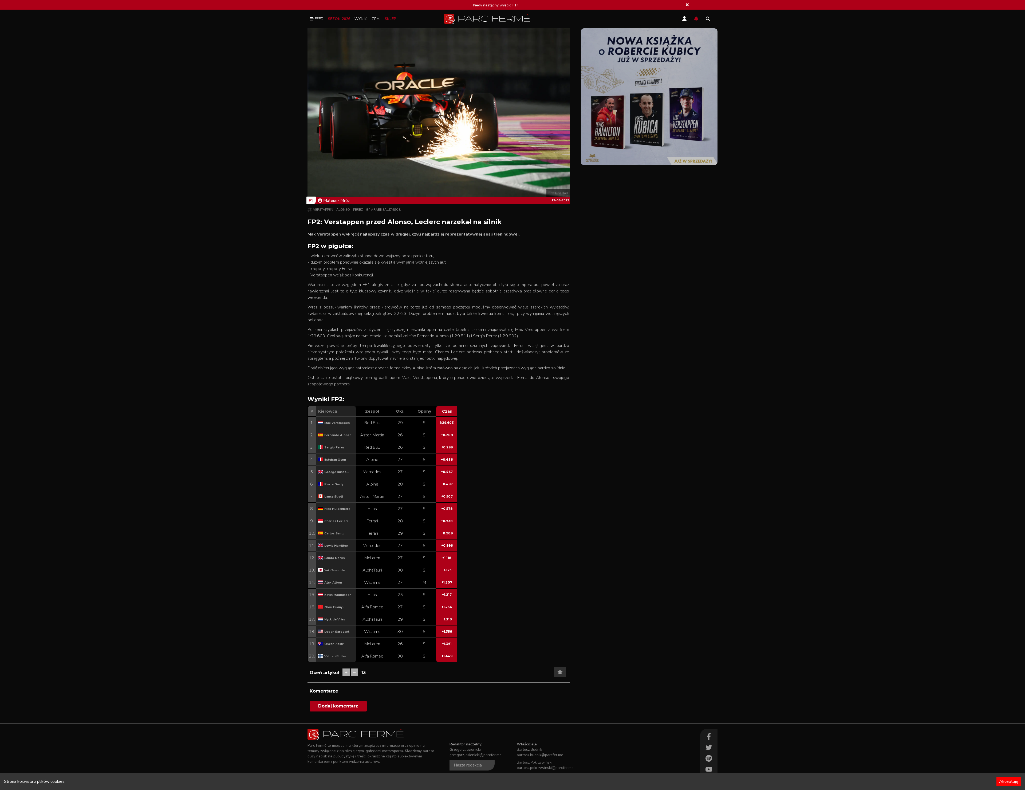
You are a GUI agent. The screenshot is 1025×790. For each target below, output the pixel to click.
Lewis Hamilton (336, 545)
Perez (358, 210)
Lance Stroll (333, 496)
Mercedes (372, 472)
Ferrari (372, 521)
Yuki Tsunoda (334, 570)
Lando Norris (334, 558)
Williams (372, 582)
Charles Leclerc (336, 521)
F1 (311, 200)
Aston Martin (372, 435)
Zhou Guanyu (334, 607)
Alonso (343, 210)
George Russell (336, 472)
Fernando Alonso (338, 435)
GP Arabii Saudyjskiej (383, 210)
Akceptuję (1008, 781)
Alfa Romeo (372, 607)
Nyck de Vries (334, 619)
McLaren (372, 558)
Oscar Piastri (334, 644)
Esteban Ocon (335, 459)
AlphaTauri (372, 570)
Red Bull (372, 423)
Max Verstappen (337, 423)
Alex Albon (333, 582)
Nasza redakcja (468, 765)
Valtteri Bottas (335, 656)
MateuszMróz (336, 201)
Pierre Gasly (333, 484)
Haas (372, 509)
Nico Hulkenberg (337, 509)
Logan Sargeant (336, 631)
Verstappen (323, 210)
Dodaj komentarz (338, 706)
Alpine (372, 460)
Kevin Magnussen (337, 595)
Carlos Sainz (334, 533)
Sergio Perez (334, 447)
